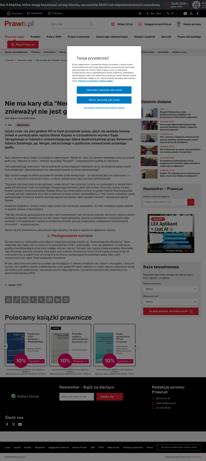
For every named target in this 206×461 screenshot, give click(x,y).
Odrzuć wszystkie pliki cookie (104, 99)
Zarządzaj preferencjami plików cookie (104, 107)
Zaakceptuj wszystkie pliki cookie (104, 89)
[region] (104, 82)
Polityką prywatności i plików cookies (95, 81)
